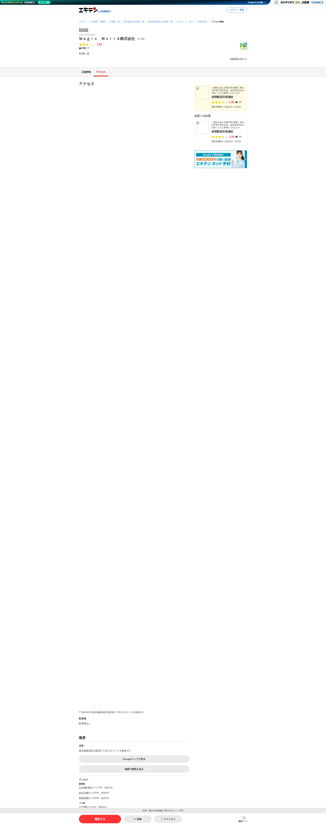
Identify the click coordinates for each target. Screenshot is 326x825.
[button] (243, 819)
